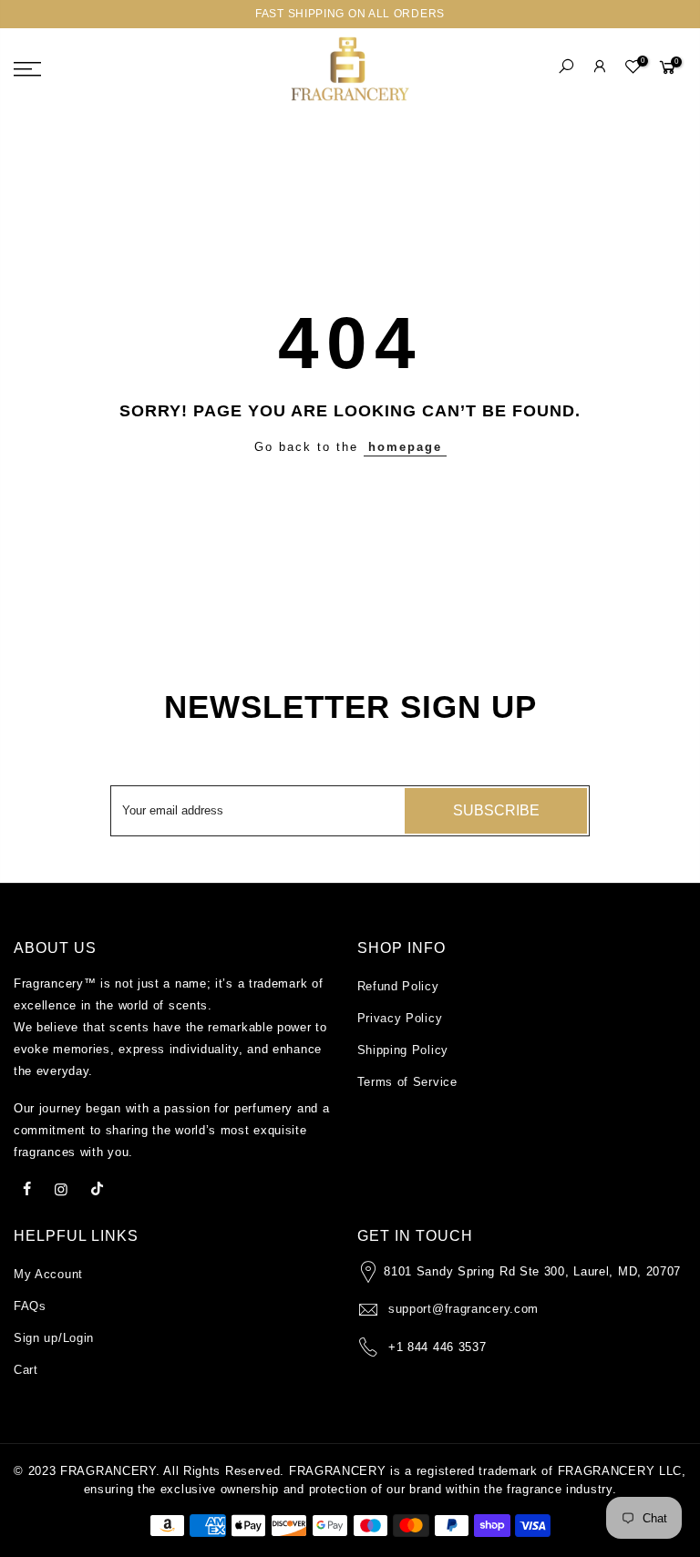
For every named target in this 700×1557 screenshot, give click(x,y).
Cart (26, 1370)
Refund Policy (398, 986)
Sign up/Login (54, 1338)
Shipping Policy (403, 1050)
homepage (405, 447)
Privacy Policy (400, 1018)
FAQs (30, 1306)
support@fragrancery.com (463, 1309)
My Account (48, 1274)
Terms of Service (407, 1082)
